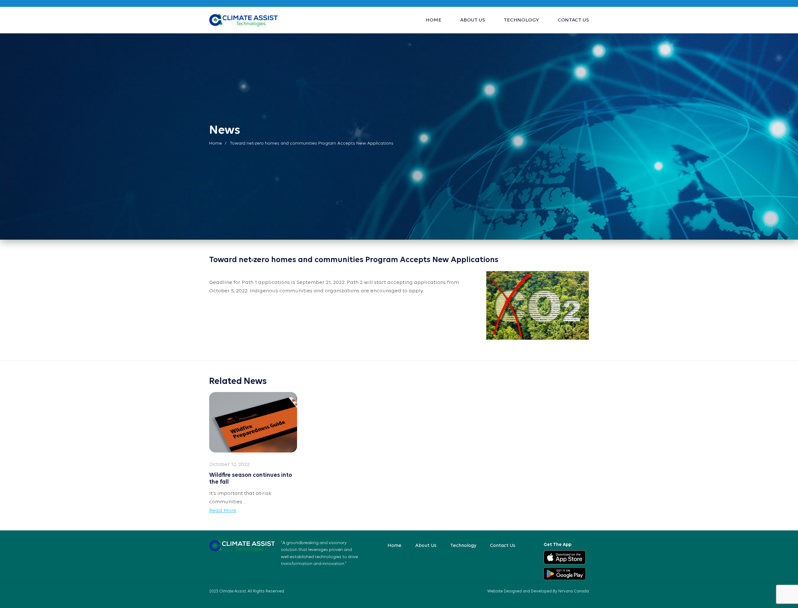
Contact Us (573, 20)
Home (433, 20)
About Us (472, 20)
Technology (521, 20)
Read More (222, 510)
